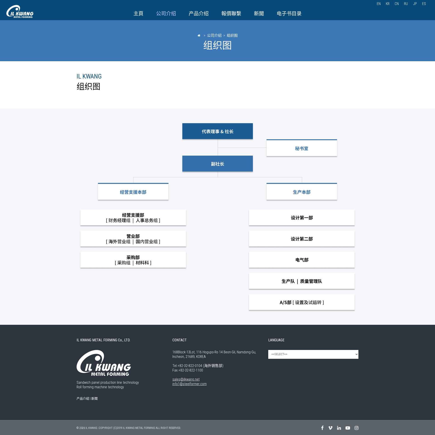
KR (387, 4)
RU (406, 4)
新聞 (259, 13)
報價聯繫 (231, 13)
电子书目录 (289, 13)
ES (424, 4)
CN (397, 4)
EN (379, 4)
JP (415, 4)
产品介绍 (199, 13)
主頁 (138, 13)
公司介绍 (166, 13)
